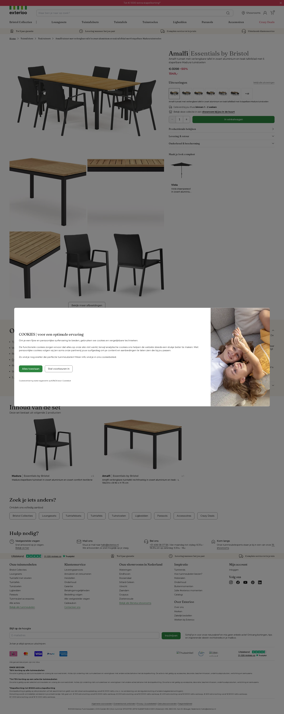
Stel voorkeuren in (59, 368)
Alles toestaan (30, 368)
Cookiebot (66, 380)
